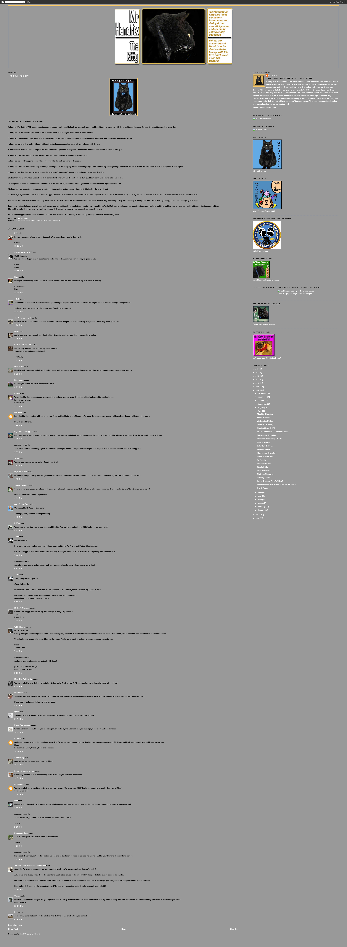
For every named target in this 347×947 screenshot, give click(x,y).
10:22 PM (18, 732)
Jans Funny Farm (21, 504)
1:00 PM (18, 325)
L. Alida (17, 738)
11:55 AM (18, 271)
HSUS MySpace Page (288, 294)
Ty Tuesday (261, 460)
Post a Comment (15, 925)
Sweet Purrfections (22, 725)
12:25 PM (18, 293)
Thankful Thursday (51, 220)
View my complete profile (264, 108)
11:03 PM (18, 795)
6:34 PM (18, 919)
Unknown (18, 412)
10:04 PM (18, 719)
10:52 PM (18, 778)
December (262, 393)
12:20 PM (18, 906)
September (262, 404)
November (262, 397)
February (262, 507)
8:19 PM (18, 686)
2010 (258, 383)
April (260, 500)
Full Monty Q (19, 784)
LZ (15, 233)
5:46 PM (18, 555)
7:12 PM (18, 621)
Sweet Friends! (263, 418)
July (260, 411)
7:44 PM (18, 651)
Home (123, 929)
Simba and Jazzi (21, 833)
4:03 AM (18, 846)
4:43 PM (18, 479)
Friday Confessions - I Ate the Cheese (273, 432)
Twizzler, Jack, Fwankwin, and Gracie (30, 865)
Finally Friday (263, 467)
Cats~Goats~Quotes (22, 345)
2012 (258, 376)
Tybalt (16, 299)
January (261, 510)
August (261, 407)
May (260, 496)
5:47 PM (18, 569)
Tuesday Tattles (263, 478)
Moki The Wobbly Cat (23, 679)
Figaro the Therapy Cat (23, 431)
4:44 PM (18, 498)
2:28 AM (18, 827)
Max (16, 801)
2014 (258, 369)
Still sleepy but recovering (29, 220)
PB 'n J (17, 523)
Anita (16, 537)
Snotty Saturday (264, 464)
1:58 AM (18, 808)
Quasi (16, 712)
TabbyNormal (19, 627)
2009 (258, 387)
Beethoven (18, 380)
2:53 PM (18, 406)
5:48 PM (18, 602)
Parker (17, 393)
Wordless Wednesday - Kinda (269, 439)
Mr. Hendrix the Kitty (173, 11)
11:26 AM (18, 246)
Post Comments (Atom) (30, 934)
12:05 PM (18, 890)
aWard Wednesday (265, 456)
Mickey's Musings (21, 608)
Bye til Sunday (263, 488)
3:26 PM (18, 439)
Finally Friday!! (263, 449)
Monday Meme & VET (266, 428)
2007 (258, 515)
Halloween (18, 693)
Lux (15, 912)
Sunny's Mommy (21, 485)
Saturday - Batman (265, 446)
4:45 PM (18, 517)
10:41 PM (18, 765)
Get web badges (305, 294)
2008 (258, 390)
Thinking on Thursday (266, 435)
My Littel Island (20, 472)
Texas (16, 458)
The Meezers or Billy (23, 318)
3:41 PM (18, 466)
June (260, 493)
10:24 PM (18, 751)
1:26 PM (18, 339)
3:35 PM (18, 452)
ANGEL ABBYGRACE (23, 252)
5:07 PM (18, 531)
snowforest (19, 367)
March (260, 503)
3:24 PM (18, 425)
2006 (258, 518)
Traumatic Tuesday (265, 425)
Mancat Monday (263, 442)
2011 (258, 380)
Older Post (234, 929)
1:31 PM (18, 361)
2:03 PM (18, 387)
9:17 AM (18, 859)
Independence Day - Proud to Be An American (276, 485)
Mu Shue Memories (265, 474)
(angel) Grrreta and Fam (24, 771)
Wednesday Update (265, 421)
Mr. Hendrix (273, 75)
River (16, 277)
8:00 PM (18, 673)
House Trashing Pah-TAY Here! (270, 481)
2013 (258, 373)
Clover (17, 896)
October (261, 400)
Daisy (16, 331)
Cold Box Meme (263, 471)
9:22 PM (18, 705)
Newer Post (13, 929)
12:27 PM (18, 312)
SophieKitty (19, 758)
